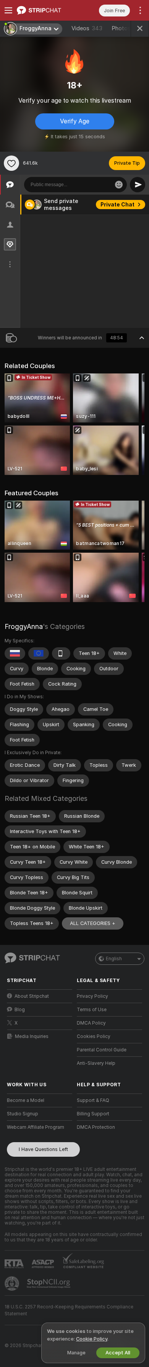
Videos (86, 28)
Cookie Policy (91, 1339)
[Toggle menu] (8, 10)
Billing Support (93, 1114)
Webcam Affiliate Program (35, 1127)
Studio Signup (22, 1114)
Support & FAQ (93, 1100)
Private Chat (117, 204)
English (114, 958)
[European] (38, 653)
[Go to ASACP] (43, 1264)
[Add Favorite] (11, 163)
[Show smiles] (118, 184)
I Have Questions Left (43, 1149)
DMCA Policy (91, 1023)
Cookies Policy (93, 1036)
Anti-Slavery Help (96, 1063)
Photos (129, 28)
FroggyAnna (24, 626)
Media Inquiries (32, 1036)
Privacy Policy (92, 996)
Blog (20, 1009)
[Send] (137, 184)
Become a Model (25, 1100)
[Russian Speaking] (15, 653)
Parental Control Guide (101, 1050)
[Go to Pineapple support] (13, 1283)
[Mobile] (61, 653)
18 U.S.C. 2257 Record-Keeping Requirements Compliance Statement (69, 1310)
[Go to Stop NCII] (49, 1283)
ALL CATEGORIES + (92, 923)
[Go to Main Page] (45, 10)
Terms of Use (92, 1009)
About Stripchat (32, 996)
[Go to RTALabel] (15, 1264)
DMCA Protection (96, 1127)
